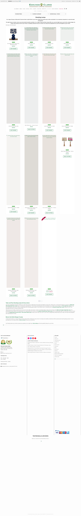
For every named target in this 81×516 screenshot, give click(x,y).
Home (35, 11)
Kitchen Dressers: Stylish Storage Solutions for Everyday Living (39, 345)
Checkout (56, 346)
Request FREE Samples (59, 353)
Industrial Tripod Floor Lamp (58, 307)
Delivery (56, 350)
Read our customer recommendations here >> (40, 438)
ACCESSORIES (39, 11)
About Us (63, 1)
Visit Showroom (68, 1)
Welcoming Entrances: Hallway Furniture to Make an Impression (39, 352)
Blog (55, 347)
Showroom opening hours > (6, 353)
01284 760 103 (4, 1)
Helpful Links (57, 352)
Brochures (57, 349)
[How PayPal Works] (62, 434)
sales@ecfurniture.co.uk (6, 366)
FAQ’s (78, 1)
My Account (57, 344)
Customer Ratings (15, 1)
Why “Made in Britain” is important (34, 346)
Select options (31, 129)
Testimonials (57, 356)
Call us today (35, 323)
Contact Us (74, 1)
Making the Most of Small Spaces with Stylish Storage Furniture (39, 348)
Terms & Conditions (58, 355)
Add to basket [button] (13, 48)
